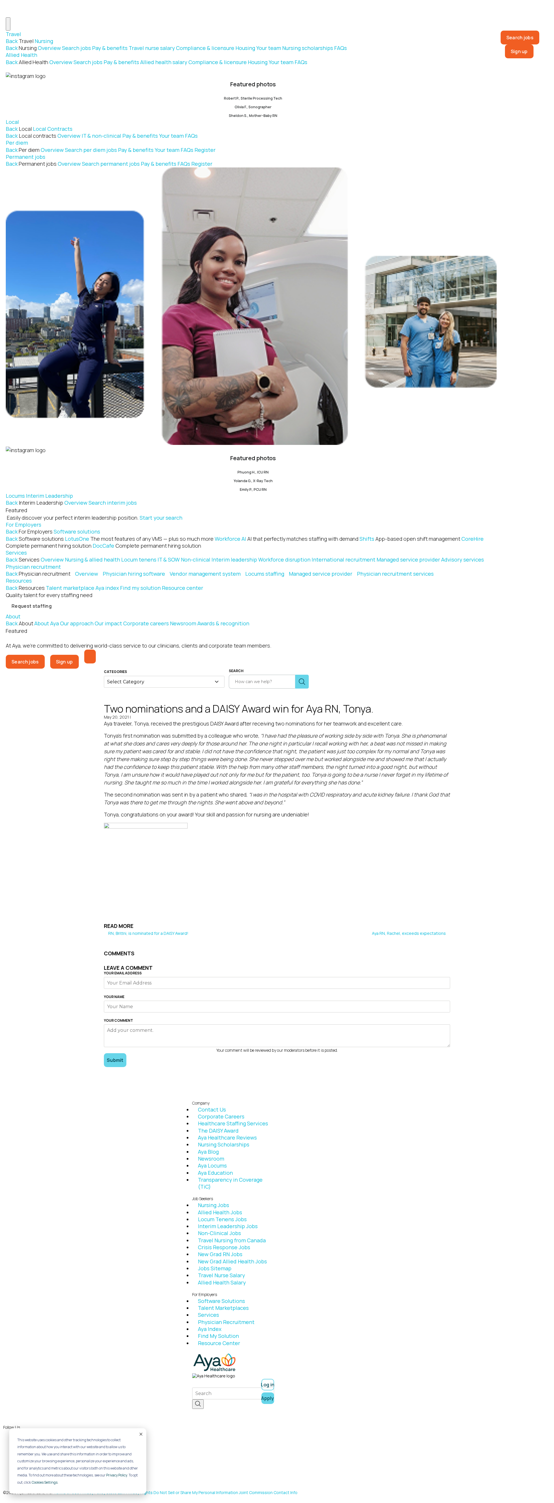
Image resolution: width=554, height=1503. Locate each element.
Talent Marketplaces (223, 1307)
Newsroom (183, 623)
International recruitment (343, 559)
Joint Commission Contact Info (268, 1492)
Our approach (76, 623)
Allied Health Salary (222, 1282)
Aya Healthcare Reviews (227, 1137)
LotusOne (139, 538)
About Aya (46, 623)
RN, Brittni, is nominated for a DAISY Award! (147, 933)
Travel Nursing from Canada (232, 1240)
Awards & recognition (223, 623)
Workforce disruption (284, 559)
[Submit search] (302, 682)
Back (12, 41)
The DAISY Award (218, 1130)
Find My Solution (218, 1335)
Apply (267, 1398)
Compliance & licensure (205, 47)
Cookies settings (44, 1482)
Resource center (182, 587)
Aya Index (209, 1328)
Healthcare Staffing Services (233, 1123)
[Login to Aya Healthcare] (90, 656)
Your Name (114, 997)
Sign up (519, 51)
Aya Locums (212, 1165)
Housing (245, 47)
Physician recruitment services (395, 573)
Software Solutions (221, 1300)
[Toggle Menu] (8, 24)
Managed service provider (408, 559)
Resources (19, 580)
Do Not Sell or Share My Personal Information (196, 1492)
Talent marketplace (70, 587)
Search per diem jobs (91, 149)
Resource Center (219, 1343)
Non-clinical (195, 559)
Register (205, 149)
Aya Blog (208, 1151)
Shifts (410, 538)
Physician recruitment (33, 566)
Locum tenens (138, 559)
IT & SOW (169, 559)
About (13, 616)
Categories (115, 672)
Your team (268, 47)
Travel (13, 34)
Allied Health (21, 54)
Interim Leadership (49, 495)
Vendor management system (205, 573)
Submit (115, 1060)
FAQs (340, 47)
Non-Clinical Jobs (219, 1233)
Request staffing (32, 606)
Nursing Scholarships (223, 1144)
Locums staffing (264, 573)
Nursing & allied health (92, 559)
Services (16, 552)
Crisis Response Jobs (224, 1247)
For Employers (23, 524)
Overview (49, 47)
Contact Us (212, 1109)
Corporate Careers (221, 1116)
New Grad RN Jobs (220, 1254)
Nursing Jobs (213, 1205)
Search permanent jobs (111, 163)
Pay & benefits (110, 47)
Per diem (17, 142)
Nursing (44, 41)
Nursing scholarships (307, 47)
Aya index (107, 587)
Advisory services (462, 559)
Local (12, 121)
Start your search (161, 517)
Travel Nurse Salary (221, 1275)
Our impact (108, 623)
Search (236, 671)
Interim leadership (234, 559)
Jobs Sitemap (214, 1268)
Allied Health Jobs (220, 1212)
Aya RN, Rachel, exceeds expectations (409, 933)
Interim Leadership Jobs (228, 1226)
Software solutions (77, 531)
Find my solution (140, 587)
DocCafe (147, 545)
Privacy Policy (116, 1475)
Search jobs (76, 47)
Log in (267, 1384)
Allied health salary (163, 62)
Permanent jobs (25, 156)
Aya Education (215, 1172)
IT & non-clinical (101, 135)
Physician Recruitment (226, 1322)
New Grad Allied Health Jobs (232, 1261)
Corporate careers (146, 623)
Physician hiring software (134, 573)
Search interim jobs (113, 502)
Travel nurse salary (152, 47)
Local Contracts (52, 128)
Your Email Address (123, 973)
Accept (140, 1434)
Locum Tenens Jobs (222, 1219)
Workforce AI (286, 538)
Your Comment (118, 1020)
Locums (15, 495)
